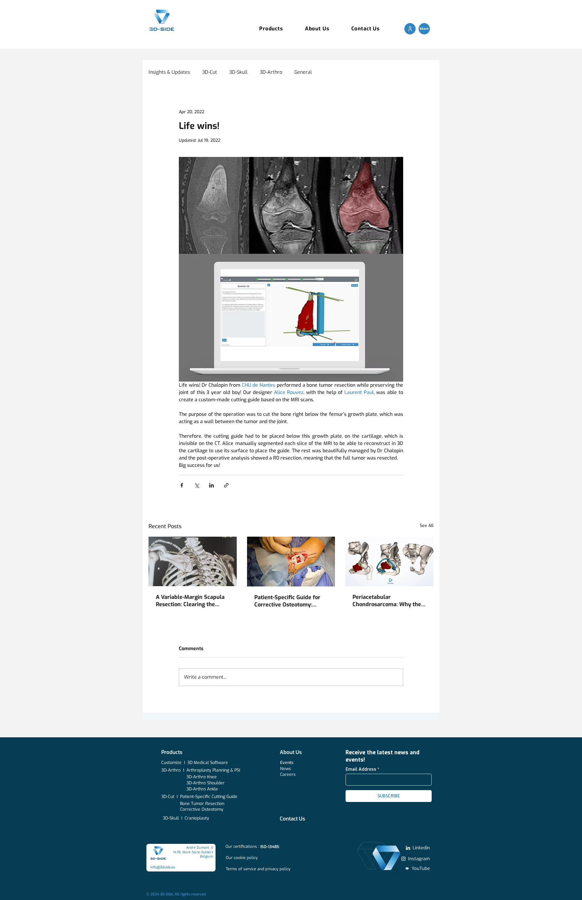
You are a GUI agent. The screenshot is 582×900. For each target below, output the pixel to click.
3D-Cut (209, 72)
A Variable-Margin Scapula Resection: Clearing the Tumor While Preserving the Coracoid (192, 600)
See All (426, 525)
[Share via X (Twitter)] (196, 485)
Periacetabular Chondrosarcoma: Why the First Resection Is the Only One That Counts (387, 600)
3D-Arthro (271, 72)
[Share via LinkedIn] (211, 485)
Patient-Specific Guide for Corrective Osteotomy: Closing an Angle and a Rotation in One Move (287, 601)
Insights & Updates (169, 72)
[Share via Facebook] (182, 485)
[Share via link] (226, 485)
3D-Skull (238, 72)
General (303, 72)
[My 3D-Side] (410, 28)
